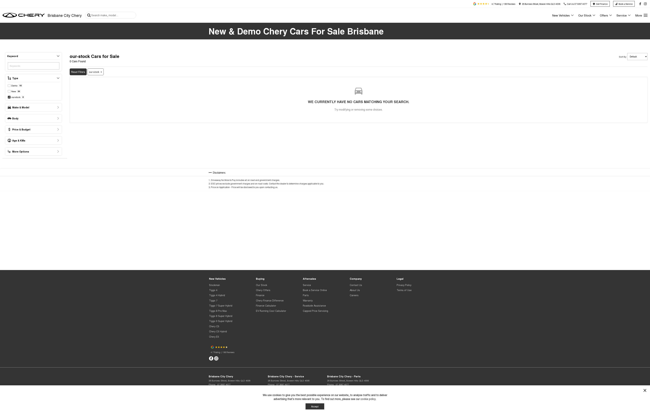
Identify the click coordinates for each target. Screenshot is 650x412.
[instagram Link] (645, 4)
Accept (315, 406)
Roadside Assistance (314, 305)
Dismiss (335, 406)
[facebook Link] (640, 4)
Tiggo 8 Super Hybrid (220, 316)
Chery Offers (263, 290)
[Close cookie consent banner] (644, 390)
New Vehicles (561, 15)
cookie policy (368, 399)
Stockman (214, 285)
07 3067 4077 (223, 384)
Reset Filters (78, 72)
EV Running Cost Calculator (271, 310)
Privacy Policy (404, 285)
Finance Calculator (266, 305)
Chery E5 (214, 336)
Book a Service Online (315, 290)
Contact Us (356, 285)
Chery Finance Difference (270, 300)
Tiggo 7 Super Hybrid (220, 305)
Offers (604, 15)
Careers (354, 295)
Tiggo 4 (213, 290)
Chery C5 (214, 326)
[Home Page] (24, 15)
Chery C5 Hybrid (218, 331)
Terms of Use (404, 290)
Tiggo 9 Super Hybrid (220, 321)
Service (622, 15)
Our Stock (584, 15)
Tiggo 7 (213, 300)
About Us (355, 290)
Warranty (308, 300)
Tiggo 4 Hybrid (217, 295)
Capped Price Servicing (315, 310)
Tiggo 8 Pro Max (218, 310)
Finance (260, 295)
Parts (306, 295)
